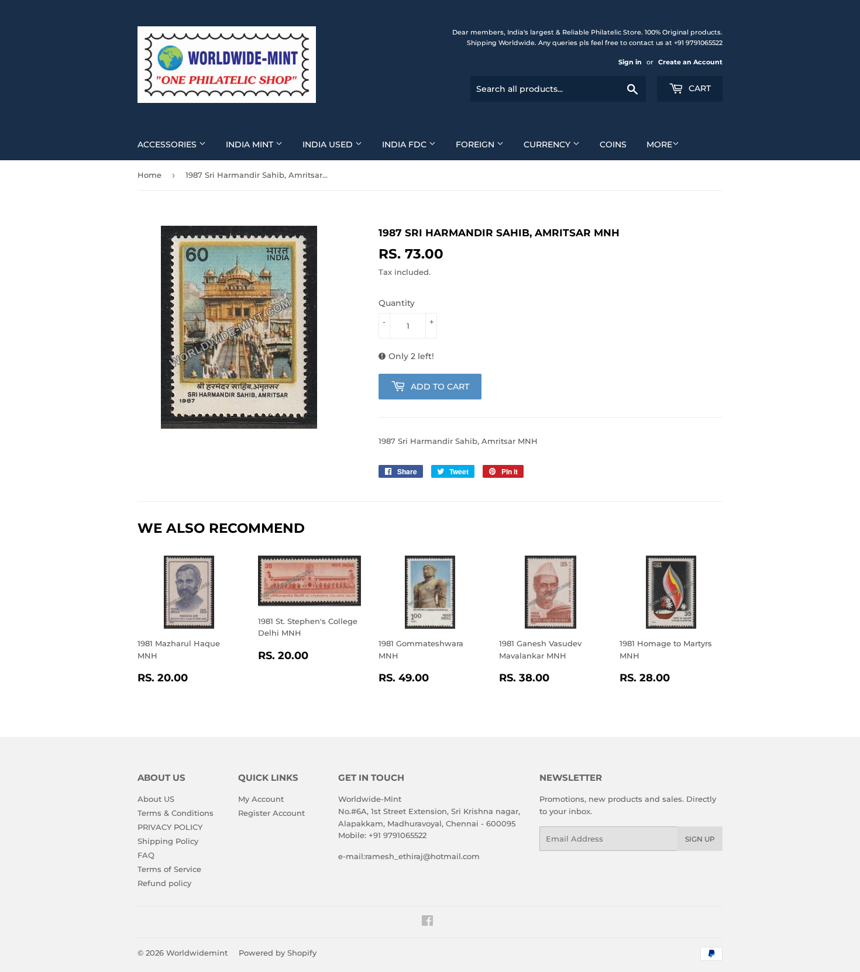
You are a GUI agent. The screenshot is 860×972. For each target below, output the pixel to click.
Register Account (271, 813)
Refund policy (164, 883)
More (659, 144)
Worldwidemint (197, 952)
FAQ (145, 855)
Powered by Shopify (278, 952)
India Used (328, 144)
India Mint (251, 144)
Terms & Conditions (175, 813)
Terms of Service (169, 869)
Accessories (168, 144)
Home (149, 175)
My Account (261, 799)
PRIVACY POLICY (169, 827)
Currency (548, 144)
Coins (613, 144)
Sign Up (700, 839)
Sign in (630, 62)
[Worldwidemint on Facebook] (427, 922)
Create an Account (690, 62)
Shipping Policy (167, 841)
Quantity (397, 303)
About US (155, 799)
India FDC (405, 144)
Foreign (476, 144)
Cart (698, 88)
